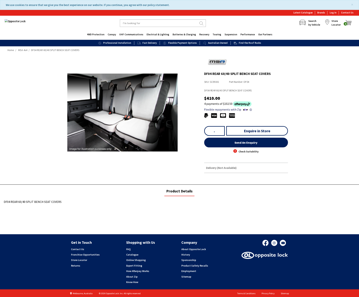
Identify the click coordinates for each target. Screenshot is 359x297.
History (185, 254)
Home (10, 50)
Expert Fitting (134, 265)
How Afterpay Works (137, 271)
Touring (217, 34)
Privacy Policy (268, 293)
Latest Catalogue (303, 12)
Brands (321, 12)
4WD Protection (95, 34)
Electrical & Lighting (158, 34)
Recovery (204, 34)
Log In (333, 12)
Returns (75, 265)
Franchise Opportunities (85, 254)
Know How (132, 282)
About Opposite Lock (193, 249)
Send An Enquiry (245, 142)
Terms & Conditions (246, 293)
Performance (247, 34)
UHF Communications (131, 34)
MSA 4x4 (22, 50)
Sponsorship (188, 260)
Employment (188, 271)
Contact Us (347, 12)
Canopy (112, 34)
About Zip (132, 276)
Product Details (179, 192)
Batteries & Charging (184, 34)
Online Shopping (136, 260)
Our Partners (265, 34)
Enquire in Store (257, 131)
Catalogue (132, 254)
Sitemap (186, 276)
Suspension (231, 34)
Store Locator (79, 260)
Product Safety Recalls (194, 265)
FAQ (128, 249)
